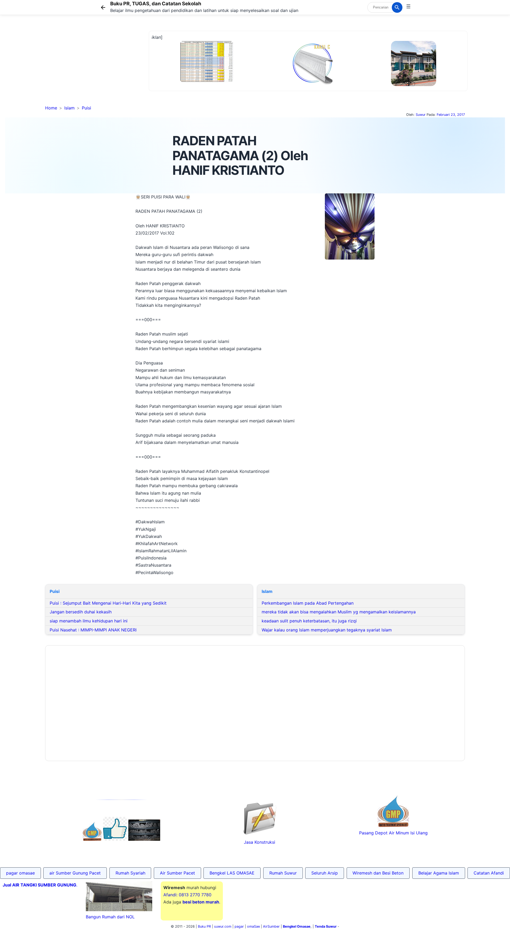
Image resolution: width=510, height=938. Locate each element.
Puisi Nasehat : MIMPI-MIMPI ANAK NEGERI (93, 630)
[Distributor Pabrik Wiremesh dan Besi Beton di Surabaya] (144, 839)
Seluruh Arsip (324, 873)
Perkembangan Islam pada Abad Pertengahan (308, 603)
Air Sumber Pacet (177, 873)
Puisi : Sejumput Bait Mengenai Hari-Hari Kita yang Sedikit (108, 603)
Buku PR (204, 926)
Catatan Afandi (489, 873)
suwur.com (222, 926)
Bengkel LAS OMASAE (232, 873)
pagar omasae (20, 873)
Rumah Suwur (283, 873)
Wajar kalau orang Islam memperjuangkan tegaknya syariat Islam (327, 630)
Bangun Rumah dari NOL (110, 916)
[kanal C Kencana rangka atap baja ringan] (312, 83)
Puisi (86, 108)
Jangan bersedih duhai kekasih (81, 611)
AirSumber (271, 926)
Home (51, 108)
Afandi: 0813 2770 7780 (187, 894)
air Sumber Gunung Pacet (75, 873)
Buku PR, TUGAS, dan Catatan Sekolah (155, 3)
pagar (239, 926)
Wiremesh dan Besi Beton (377, 873)
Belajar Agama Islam (438, 873)
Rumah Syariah (130, 873)
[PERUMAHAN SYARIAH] (115, 839)
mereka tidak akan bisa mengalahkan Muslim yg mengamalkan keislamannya (339, 611)
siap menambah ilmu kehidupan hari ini (89, 620)
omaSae (253, 926)
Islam (69, 108)
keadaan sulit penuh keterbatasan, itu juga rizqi (309, 620)
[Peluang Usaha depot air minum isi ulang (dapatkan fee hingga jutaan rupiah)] (92, 839)
